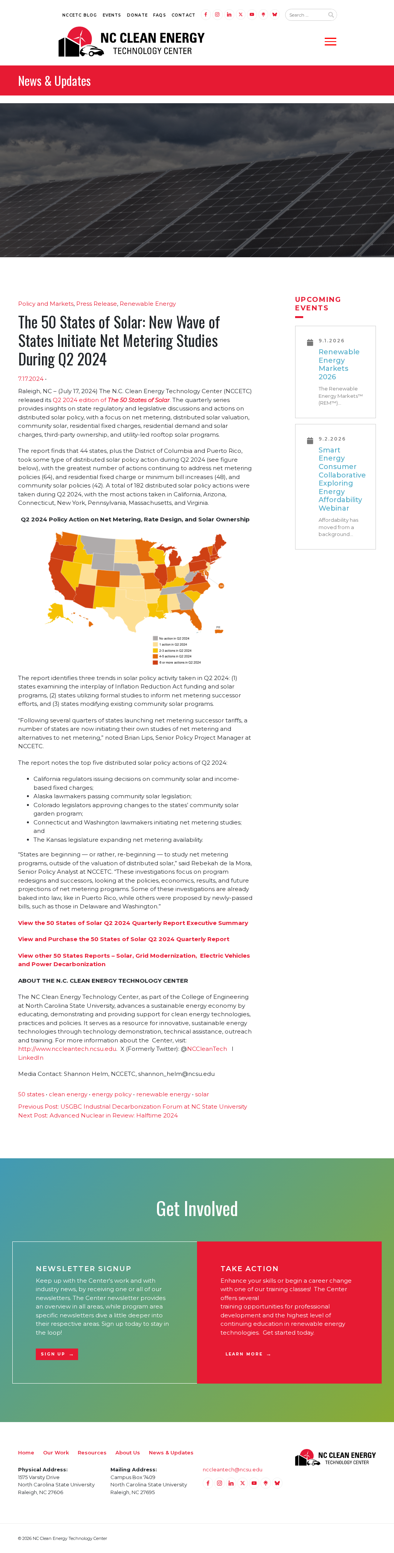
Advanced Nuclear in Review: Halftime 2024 (98, 1115)
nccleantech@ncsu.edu (232, 1469)
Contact (183, 15)
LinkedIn (30, 1057)
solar (202, 1094)
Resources (92, 1452)
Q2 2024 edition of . (112, 400)
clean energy (68, 1094)
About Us (127, 1452)
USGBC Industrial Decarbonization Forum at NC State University (132, 1106)
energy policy (112, 1094)
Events (112, 15)
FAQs (159, 15)
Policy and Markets (45, 303)
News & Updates (171, 1452)
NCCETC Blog (79, 15)
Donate (137, 15)
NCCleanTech (208, 1048)
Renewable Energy (148, 303)
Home (26, 1452)
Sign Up (53, 1354)
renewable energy (163, 1094)
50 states (31, 1094)
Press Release (96, 303)
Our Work (56, 1452)
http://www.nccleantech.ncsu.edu (67, 1048)
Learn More (244, 1354)
